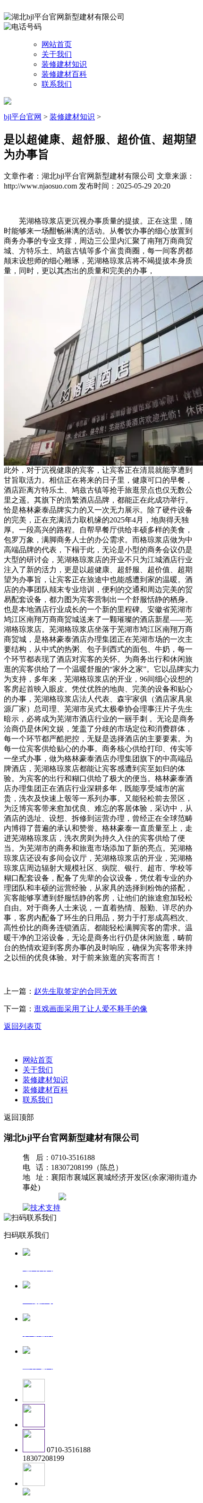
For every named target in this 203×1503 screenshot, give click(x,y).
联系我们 (57, 84)
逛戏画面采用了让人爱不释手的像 (90, 1009)
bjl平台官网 (23, 117)
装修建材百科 (64, 74)
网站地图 (41, 1198)
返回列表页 (23, 1026)
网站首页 (57, 44)
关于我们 (57, 54)
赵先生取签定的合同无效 (75, 991)
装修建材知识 (64, 64)
